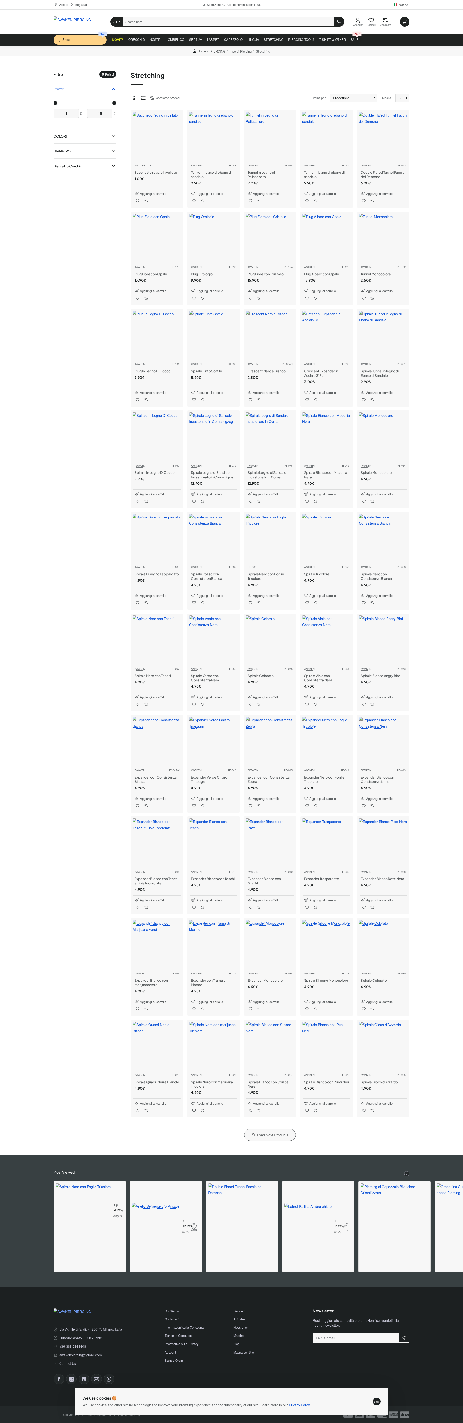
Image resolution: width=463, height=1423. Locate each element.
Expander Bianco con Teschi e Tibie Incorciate (156, 881)
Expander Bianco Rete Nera (382, 879)
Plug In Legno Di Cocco (152, 371)
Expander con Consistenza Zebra (269, 779)
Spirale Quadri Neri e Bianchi (157, 1082)
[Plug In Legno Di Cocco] (157, 335)
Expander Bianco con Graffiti (264, 881)
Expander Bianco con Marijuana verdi (151, 982)
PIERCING (217, 51)
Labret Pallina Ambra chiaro (336, 1221)
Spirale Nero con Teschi (153, 675)
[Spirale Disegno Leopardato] (157, 538)
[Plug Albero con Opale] (326, 238)
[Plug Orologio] (213, 238)
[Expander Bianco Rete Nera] (383, 842)
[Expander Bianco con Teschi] (213, 842)
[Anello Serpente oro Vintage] (155, 1226)
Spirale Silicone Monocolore (326, 980)
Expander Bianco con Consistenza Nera (377, 779)
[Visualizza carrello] (404, 22)
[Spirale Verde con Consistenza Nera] (213, 639)
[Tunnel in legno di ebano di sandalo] (213, 136)
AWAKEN (196, 165)
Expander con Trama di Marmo (208, 982)
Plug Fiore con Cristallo (266, 274)
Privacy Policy (299, 1404)
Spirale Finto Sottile (206, 371)
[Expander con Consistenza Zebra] (270, 741)
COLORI (60, 136)
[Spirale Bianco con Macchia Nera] (326, 436)
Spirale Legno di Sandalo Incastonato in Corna (267, 474)
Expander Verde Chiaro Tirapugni (209, 779)
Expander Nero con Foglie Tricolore (324, 779)
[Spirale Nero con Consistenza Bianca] (383, 538)
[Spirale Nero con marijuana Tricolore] (213, 1046)
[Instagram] (71, 1379)
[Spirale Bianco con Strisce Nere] (270, 1046)
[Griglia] (134, 98)
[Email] (96, 1379)
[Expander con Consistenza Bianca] (157, 741)
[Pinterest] (84, 1379)
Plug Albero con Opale (321, 274)
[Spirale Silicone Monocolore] (326, 944)
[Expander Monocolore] (270, 944)
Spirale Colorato (261, 675)
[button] (151, 193)
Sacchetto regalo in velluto (156, 172)
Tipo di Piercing (241, 51)
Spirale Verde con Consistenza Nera (205, 677)
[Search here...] (339, 21)
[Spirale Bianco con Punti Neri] (326, 1046)
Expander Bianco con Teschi (213, 879)
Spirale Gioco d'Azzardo (379, 1082)
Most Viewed (64, 1172)
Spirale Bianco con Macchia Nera (325, 474)
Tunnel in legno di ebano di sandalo (211, 174)
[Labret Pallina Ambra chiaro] (308, 1226)
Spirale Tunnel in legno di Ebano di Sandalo (380, 373)
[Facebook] (59, 1379)
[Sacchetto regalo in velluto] (157, 136)
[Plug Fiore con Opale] (157, 238)
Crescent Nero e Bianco (267, 371)
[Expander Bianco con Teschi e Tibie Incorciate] (157, 842)
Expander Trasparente (321, 879)
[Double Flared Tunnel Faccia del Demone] (383, 136)
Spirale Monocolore (376, 472)
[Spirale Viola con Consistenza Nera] (326, 639)
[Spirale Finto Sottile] (213, 335)
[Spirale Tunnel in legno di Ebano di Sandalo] (383, 335)
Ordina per (319, 98)
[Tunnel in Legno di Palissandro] (270, 136)
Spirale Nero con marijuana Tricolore (212, 1084)
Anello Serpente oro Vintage (183, 1221)
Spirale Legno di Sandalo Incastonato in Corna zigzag (212, 474)
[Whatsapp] (109, 1379)
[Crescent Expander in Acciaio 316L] (326, 335)
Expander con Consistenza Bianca (156, 779)
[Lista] (143, 98)
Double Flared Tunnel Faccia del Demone (382, 174)
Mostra (386, 98)
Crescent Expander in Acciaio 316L (321, 373)
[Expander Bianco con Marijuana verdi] (157, 944)
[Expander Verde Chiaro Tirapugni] (213, 741)
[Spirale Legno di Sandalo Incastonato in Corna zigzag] (213, 436)
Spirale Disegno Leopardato (157, 574)
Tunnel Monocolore (376, 274)
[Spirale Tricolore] (326, 538)
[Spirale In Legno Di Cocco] (157, 436)
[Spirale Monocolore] (383, 436)
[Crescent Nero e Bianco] (270, 335)
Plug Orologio (202, 274)
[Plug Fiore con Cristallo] (270, 238)
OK (376, 1401)
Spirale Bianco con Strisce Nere (268, 1084)
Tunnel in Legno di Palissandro (261, 174)
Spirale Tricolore (316, 574)
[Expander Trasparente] (326, 842)
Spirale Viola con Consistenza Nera (318, 677)
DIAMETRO (62, 151)
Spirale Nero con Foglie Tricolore (266, 576)
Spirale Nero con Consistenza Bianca (376, 576)
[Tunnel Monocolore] (383, 238)
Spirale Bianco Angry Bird (380, 675)
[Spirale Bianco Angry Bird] (383, 639)
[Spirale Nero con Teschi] (157, 639)
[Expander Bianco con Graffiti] (270, 842)
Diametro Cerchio (68, 166)
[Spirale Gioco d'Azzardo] (383, 1046)
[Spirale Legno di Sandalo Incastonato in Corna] (270, 436)
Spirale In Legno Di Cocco (155, 472)
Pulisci (109, 74)
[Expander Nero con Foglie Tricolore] (326, 741)
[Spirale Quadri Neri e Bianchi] (157, 1046)
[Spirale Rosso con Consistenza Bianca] (213, 538)
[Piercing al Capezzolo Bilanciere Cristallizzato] (395, 1217)
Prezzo (59, 89)
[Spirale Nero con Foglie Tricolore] (270, 538)
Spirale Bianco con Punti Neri (326, 1082)
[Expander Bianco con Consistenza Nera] (383, 741)
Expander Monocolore (265, 980)
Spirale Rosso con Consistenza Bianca (206, 576)
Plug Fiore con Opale (151, 274)
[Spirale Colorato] (270, 639)
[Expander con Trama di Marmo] (213, 944)
